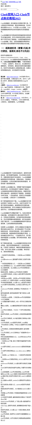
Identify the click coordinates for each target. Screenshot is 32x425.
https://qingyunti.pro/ (12, 76)
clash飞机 (18, 2)
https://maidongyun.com (14, 91)
